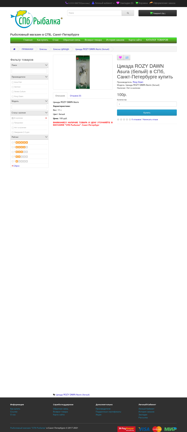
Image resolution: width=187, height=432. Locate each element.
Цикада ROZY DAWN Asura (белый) (92, 49)
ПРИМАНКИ (27, 49)
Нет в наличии (20, 127)
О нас (56, 40)
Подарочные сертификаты (108, 411)
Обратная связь (71, 40)
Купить (146, 112)
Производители (103, 408)
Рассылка (143, 417)
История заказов (115, 40)
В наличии (18, 118)
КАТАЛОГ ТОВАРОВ (157, 40)
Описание (60, 95)
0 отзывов (136, 119)
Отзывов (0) (75, 95)
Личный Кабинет (146, 408)
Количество (122, 99)
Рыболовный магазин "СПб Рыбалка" (28, 427)
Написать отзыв (150, 119)
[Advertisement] (83, 148)
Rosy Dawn (18, 96)
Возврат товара (93, 40)
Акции (98, 414)
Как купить (42, 40)
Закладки (142, 414)
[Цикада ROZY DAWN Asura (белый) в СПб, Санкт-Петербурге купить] (83, 72)
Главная (28, 40)
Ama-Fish (18, 82)
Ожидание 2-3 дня (21, 132)
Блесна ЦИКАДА (61, 49)
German (17, 86)
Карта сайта (135, 40)
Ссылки (13, 411)
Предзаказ (18, 122)
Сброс (17, 165)
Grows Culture (20, 91)
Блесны (43, 49)
